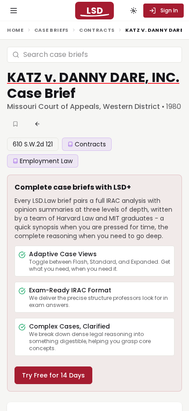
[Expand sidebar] (13, 11)
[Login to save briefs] (16, 124)
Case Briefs (51, 30)
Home (15, 30)
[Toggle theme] (134, 11)
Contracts (97, 30)
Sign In (169, 10)
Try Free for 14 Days (53, 375)
